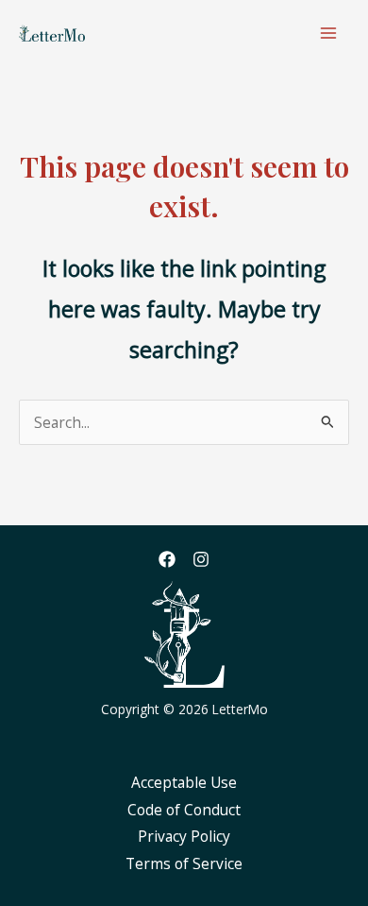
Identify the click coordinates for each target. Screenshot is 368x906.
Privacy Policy (184, 836)
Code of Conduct (184, 809)
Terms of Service (184, 863)
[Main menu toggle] (329, 32)
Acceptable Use (184, 782)
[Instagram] (200, 559)
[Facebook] (167, 559)
